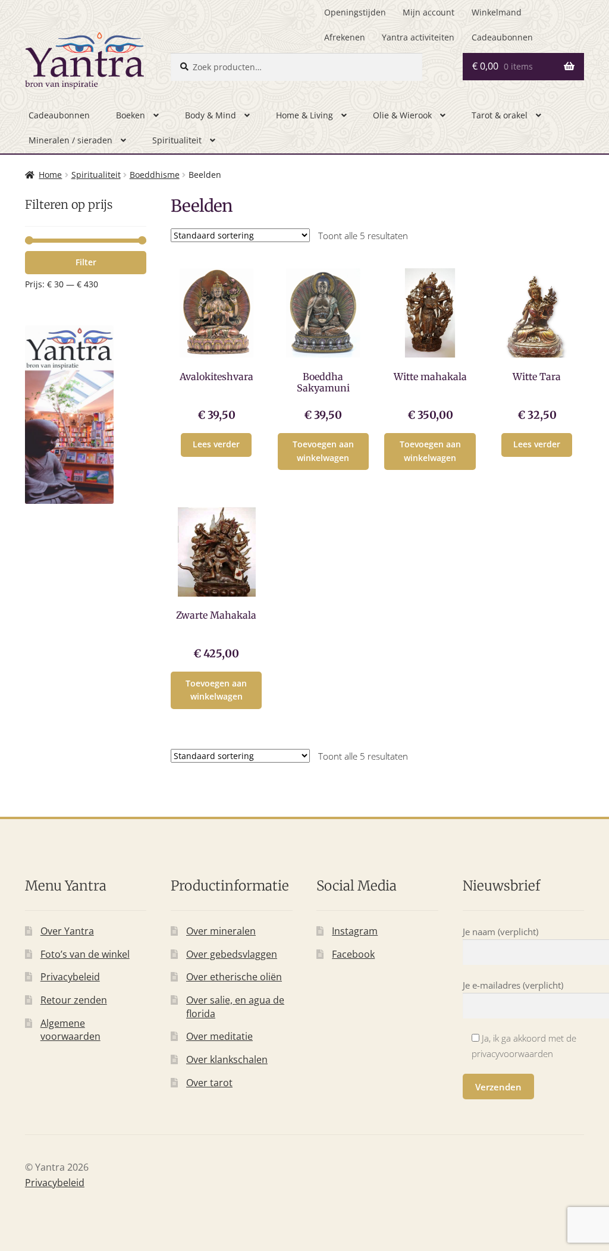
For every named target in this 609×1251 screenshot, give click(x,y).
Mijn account (428, 12)
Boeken (130, 115)
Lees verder (216, 444)
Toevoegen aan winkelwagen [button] (323, 450)
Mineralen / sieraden (70, 140)
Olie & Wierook (402, 115)
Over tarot (209, 1082)
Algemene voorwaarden (70, 1030)
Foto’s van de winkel (85, 954)
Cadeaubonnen (502, 37)
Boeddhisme (155, 174)
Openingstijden (355, 12)
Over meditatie (219, 1036)
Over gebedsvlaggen (231, 954)
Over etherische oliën (234, 976)
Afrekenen (344, 37)
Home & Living (304, 115)
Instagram (355, 931)
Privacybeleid (70, 976)
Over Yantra (67, 931)
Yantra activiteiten (418, 37)
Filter (86, 262)
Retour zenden (73, 1000)
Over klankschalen (227, 1059)
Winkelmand (497, 12)
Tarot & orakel (500, 115)
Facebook (353, 954)
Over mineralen (221, 931)
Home (50, 174)
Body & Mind (210, 115)
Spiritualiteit (177, 140)
